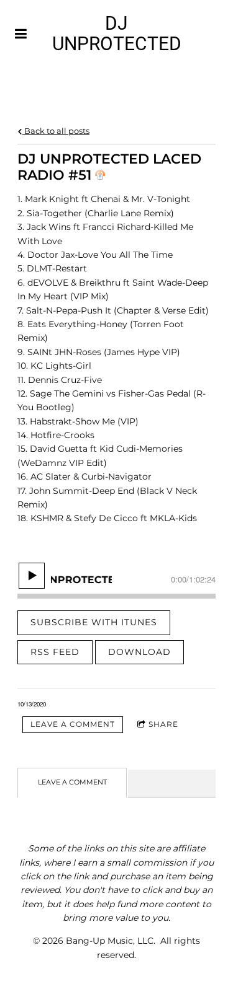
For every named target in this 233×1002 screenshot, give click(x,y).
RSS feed (55, 651)
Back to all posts (55, 131)
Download (139, 651)
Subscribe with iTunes (93, 622)
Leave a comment (72, 724)
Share (163, 724)
